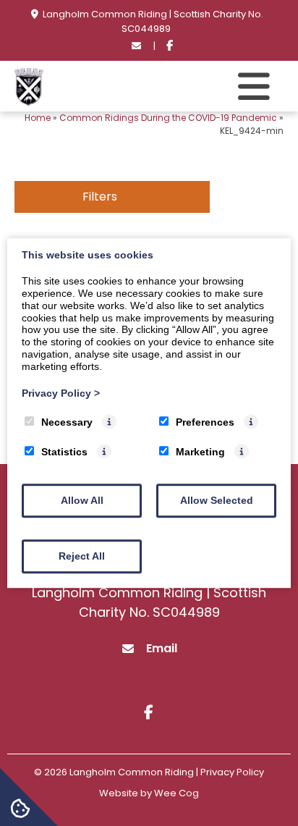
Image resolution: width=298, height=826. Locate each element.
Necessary (67, 423)
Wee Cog (176, 793)
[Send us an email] (136, 46)
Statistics (64, 452)
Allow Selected (216, 500)
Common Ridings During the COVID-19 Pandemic (168, 117)
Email (161, 648)
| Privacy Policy (230, 772)
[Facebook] (169, 46)
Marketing (200, 452)
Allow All (82, 500)
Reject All (82, 556)
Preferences (205, 423)
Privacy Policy (61, 393)
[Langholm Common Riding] (28, 101)
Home (38, 117)
